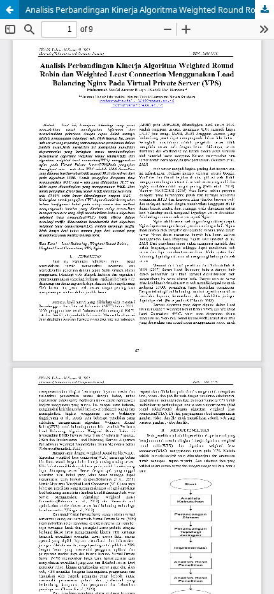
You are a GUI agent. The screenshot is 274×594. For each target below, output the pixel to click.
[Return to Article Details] (9, 9)
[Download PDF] (264, 9)
